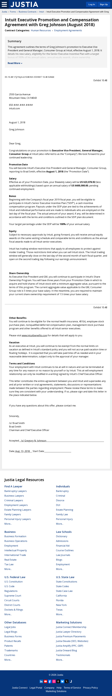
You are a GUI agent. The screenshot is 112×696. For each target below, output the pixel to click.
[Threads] (58, 681)
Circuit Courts (11, 600)
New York (61, 605)
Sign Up (104, 4)
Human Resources (41, 30)
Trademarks (11, 650)
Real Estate (10, 559)
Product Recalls (12, 641)
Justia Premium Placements (71, 636)
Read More (14, 63)
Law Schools (64, 532)
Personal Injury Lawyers (17, 519)
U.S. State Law (65, 577)
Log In (92, 4)
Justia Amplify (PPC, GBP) (69, 645)
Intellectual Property (15, 550)
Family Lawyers (12, 514)
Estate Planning (64, 509)
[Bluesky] (62, 681)
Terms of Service (72, 688)
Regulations (11, 591)
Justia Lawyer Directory (68, 631)
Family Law (62, 514)
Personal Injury (64, 519)
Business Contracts (27, 12)
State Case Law (64, 591)
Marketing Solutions (69, 622)
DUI (58, 505)
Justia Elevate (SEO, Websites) (72, 641)
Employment (11, 545)
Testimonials (63, 655)
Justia (4, 12)
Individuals (63, 486)
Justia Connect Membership (71, 627)
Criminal (60, 495)
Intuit (41, 12)
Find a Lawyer (13, 486)
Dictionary (61, 536)
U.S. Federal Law (14, 577)
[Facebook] (49, 681)
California (61, 595)
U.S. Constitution (13, 581)
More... (8, 523)
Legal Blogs (10, 631)
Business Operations (15, 541)
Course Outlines (65, 550)
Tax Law (8, 564)
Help (59, 688)
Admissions (62, 541)
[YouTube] (45, 681)
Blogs (59, 559)
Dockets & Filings (13, 609)
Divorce (60, 500)
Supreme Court (12, 595)
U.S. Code (9, 586)
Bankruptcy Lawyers (15, 491)
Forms (13, 12)
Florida (59, 600)
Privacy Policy (90, 688)
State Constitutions (66, 581)
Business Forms (13, 636)
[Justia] (24, 4)
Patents (8, 645)
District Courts (12, 605)
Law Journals (63, 555)
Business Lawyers (14, 495)
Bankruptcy (62, 491)
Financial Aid (62, 545)
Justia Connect (19, 688)
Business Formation (15, 536)
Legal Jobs (10, 627)
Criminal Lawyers (13, 500)
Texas (59, 609)
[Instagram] (54, 681)
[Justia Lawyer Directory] (71, 681)
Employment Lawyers (16, 505)
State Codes (62, 586)
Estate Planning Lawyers (17, 509)
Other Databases (15, 622)
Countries (9, 655)
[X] (66, 681)
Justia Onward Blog (66, 650)
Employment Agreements (68, 30)
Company (49, 688)
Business (10, 532)
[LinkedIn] (41, 681)
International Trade (15, 555)
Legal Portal (36, 688)
